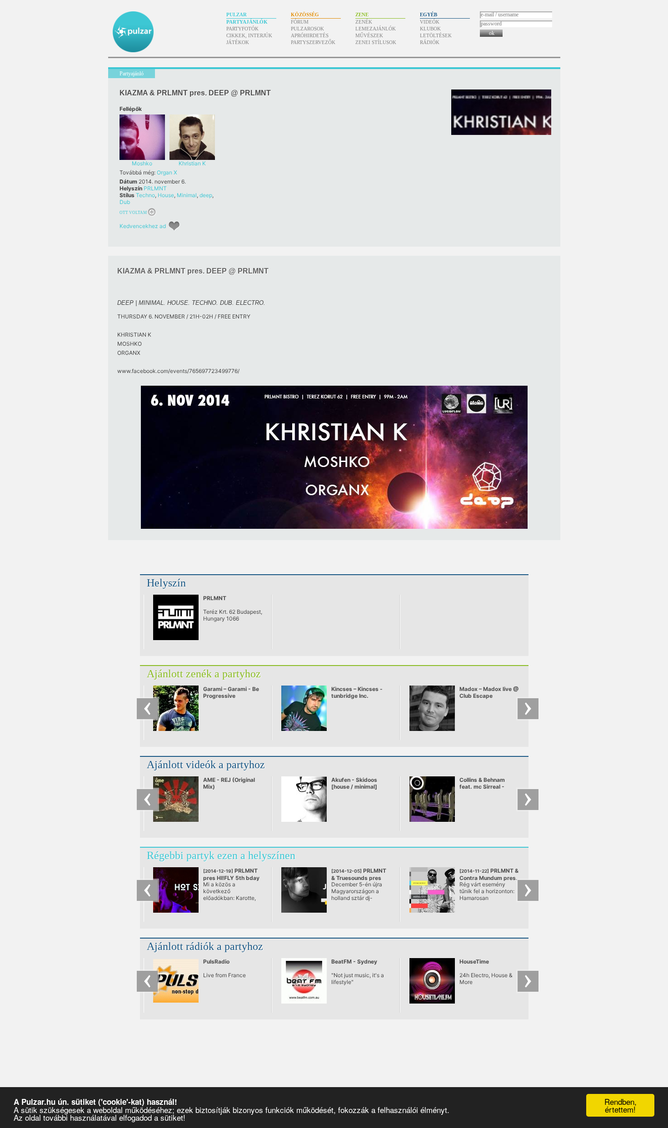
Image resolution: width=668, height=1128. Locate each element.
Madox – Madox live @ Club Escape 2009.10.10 (488, 696)
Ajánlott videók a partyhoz (206, 764)
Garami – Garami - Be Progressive (231, 692)
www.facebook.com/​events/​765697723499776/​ (178, 371)
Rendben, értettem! (620, 1105)
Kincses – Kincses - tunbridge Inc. (357, 692)
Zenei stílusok (375, 42)
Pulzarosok (307, 28)
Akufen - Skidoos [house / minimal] (354, 783)
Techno (145, 195)
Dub (125, 202)
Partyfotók (242, 28)
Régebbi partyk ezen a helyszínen (221, 855)
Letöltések (436, 35)
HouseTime (474, 961)
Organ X (167, 172)
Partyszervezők (313, 42)
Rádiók (429, 42)
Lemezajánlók (375, 28)
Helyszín (166, 583)
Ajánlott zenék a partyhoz (204, 674)
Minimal (187, 195)
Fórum (300, 22)
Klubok (430, 28)
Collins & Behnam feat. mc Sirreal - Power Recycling (482, 786)
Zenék (363, 22)
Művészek (369, 35)
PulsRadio (216, 961)
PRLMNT (155, 188)
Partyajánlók (247, 22)
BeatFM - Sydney (354, 961)
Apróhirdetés (310, 35)
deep (205, 195)
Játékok (237, 42)
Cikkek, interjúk (249, 35)
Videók (429, 22)
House (166, 195)
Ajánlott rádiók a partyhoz (205, 946)
